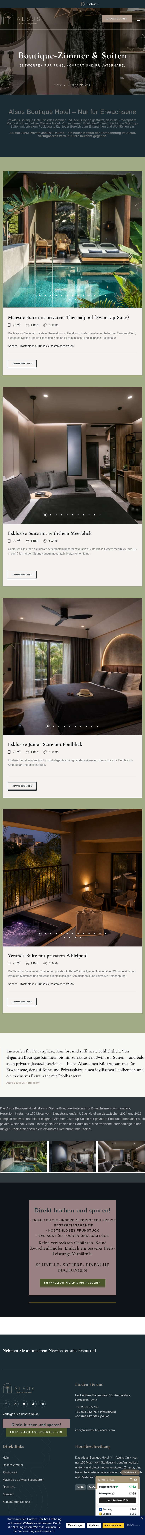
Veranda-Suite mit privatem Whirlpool (48, 955)
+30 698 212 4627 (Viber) (92, 1416)
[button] (40, 295)
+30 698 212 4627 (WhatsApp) (95, 1411)
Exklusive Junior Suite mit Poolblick (45, 744)
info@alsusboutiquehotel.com (95, 1430)
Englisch (91, 3)
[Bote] (131, 1479)
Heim (58, 85)
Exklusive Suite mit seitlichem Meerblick (50, 533)
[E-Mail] (135, 1479)
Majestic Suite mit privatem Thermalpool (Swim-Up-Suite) (68, 317)
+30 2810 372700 (86, 1407)
